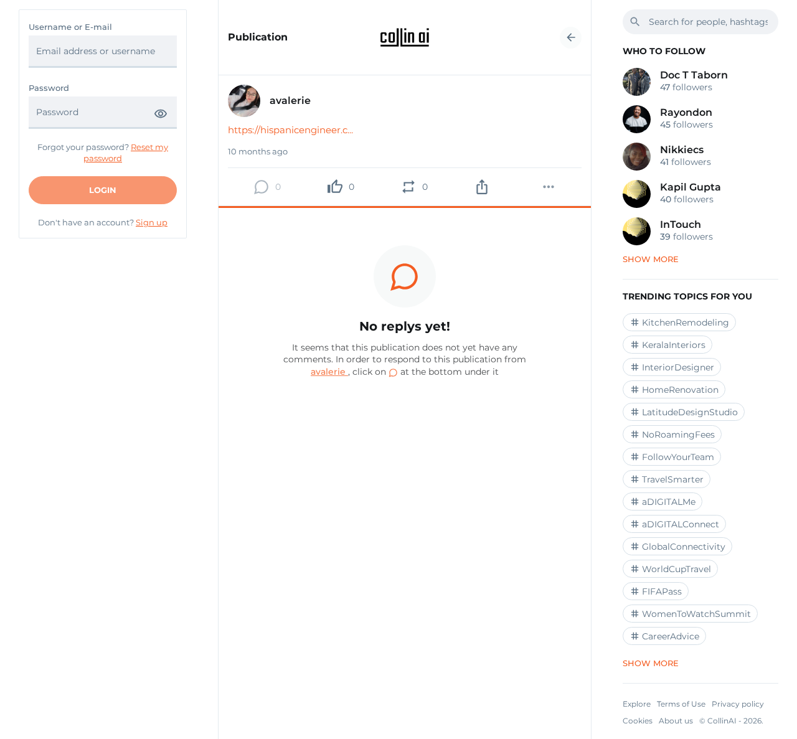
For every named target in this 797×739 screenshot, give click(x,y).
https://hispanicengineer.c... (290, 130)
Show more (651, 259)
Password (49, 88)
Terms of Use (681, 703)
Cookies (638, 720)
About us (676, 720)
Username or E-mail (70, 27)
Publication (258, 37)
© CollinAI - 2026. (731, 720)
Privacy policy (738, 703)
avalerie (329, 371)
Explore (637, 703)
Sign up (151, 222)
